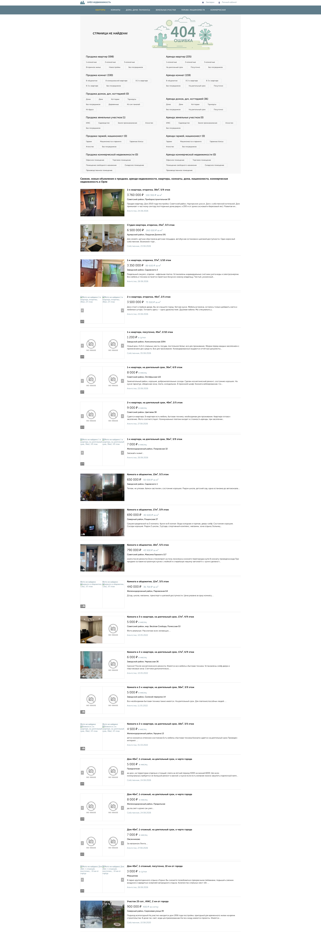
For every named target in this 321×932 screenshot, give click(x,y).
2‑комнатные (110, 62)
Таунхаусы (132, 99)
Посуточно (195, 67)
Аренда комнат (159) (178, 75)
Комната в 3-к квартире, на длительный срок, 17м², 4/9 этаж (160, 617)
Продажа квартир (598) (100, 57)
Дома (88, 99)
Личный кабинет (229, 2)
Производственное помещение (99, 170)
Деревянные (114, 104)
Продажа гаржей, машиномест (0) (106, 136)
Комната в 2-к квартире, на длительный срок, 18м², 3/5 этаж (160, 724)
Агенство (149, 123)
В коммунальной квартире (116, 81)
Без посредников (136, 67)
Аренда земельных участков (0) (185, 117)
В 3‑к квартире (92, 86)
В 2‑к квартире (142, 81)
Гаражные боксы (136, 141)
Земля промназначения (127, 123)
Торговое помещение (121, 160)
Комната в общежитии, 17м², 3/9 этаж (148, 510)
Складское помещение (134, 165)
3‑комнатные (129, 62)
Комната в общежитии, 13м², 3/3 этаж (148, 474)
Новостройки (114, 67)
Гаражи (89, 141)
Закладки (210, 2)
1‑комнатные (91, 62)
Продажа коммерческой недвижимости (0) (112, 154)
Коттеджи (115, 99)
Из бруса (89, 109)
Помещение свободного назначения (101, 165)
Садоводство (104, 123)
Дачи (101, 99)
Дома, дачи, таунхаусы (138, 10)
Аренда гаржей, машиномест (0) (185, 136)
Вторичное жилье (93, 67)
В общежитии (91, 81)
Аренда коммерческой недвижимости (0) (191, 154)
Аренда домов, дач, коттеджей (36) (187, 99)
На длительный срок (174, 67)
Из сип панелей (133, 104)
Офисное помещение (95, 160)
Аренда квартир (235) (178, 57)
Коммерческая (218, 10)
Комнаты (115, 10)
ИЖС (88, 123)
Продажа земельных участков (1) (105, 117)
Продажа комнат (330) (99, 75)
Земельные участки (166, 10)
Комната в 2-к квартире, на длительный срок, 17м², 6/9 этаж (160, 652)
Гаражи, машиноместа (193, 10)
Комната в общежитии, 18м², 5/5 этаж (148, 545)
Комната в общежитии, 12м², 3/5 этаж (148, 581)
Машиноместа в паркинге (110, 141)
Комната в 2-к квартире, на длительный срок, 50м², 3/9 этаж (160, 687)
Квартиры (100, 10)
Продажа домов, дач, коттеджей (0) (107, 94)
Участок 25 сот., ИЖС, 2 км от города (148, 901)
